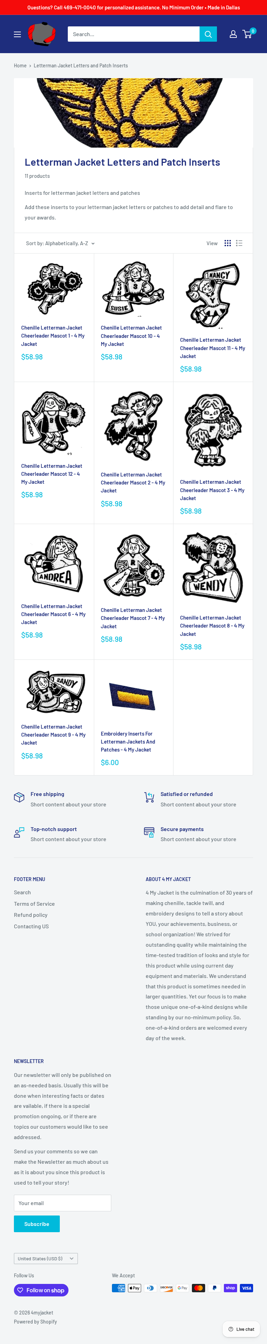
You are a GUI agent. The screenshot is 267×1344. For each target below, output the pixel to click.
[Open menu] (17, 34)
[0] (247, 34)
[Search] (208, 34)
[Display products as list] (239, 243)
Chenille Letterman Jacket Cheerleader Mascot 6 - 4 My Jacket (53, 614)
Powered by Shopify (35, 1322)
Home (20, 65)
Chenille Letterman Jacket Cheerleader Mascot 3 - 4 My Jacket (212, 490)
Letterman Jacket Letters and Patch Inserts (81, 65)
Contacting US (31, 926)
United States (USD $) (40, 1258)
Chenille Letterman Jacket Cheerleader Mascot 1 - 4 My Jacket (52, 335)
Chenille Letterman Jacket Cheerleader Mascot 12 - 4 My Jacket (51, 474)
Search (22, 892)
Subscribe (36, 1223)
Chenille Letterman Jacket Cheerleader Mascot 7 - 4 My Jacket (133, 618)
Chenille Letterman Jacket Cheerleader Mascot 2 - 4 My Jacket (133, 482)
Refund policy (31, 914)
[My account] (233, 34)
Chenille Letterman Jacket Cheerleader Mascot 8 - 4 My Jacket (212, 625)
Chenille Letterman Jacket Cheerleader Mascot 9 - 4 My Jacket (53, 734)
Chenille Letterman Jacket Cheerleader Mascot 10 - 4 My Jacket (131, 335)
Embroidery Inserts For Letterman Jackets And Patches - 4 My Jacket (128, 741)
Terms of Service (34, 903)
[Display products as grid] (228, 243)
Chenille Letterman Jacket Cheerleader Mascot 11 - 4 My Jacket (212, 348)
